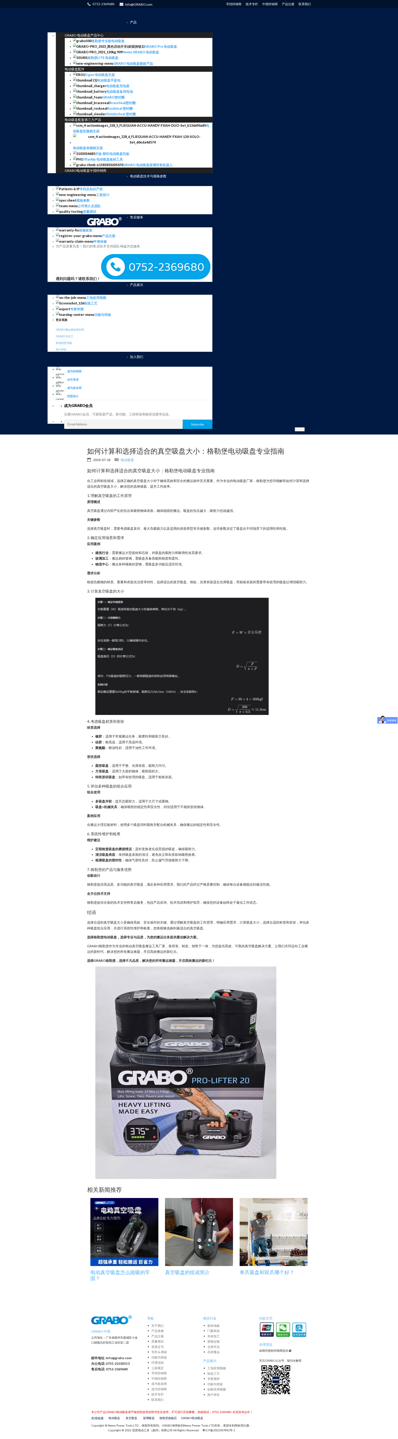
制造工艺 (213, 1373)
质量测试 (157, 1341)
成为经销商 (159, 1389)
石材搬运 (213, 1352)
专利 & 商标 (159, 1352)
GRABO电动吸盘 (192, 1418)
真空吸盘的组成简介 (187, 1272)
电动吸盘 (127, 460)
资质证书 (157, 1347)
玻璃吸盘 (149, 1418)
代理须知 (157, 1362)
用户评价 (61, 349)
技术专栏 (157, 1394)
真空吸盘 (131, 1418)
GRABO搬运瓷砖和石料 (70, 329)
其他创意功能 (64, 343)
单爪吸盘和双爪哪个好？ (267, 1272)
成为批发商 (159, 1383)
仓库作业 (213, 1347)
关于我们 (157, 1325)
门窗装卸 (213, 1331)
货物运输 (213, 1341)
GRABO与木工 (64, 336)
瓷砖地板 (213, 1325)
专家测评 (213, 1379)
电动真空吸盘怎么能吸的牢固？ (120, 1275)
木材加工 (213, 1336)
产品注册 (157, 1336)
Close (299, 429)
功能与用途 (159, 1357)
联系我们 (157, 1399)
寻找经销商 (159, 1373)
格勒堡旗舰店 (168, 1418)
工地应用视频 (216, 1368)
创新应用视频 (216, 1389)
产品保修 (157, 1331)
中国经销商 (159, 1378)
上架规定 (157, 1368)
